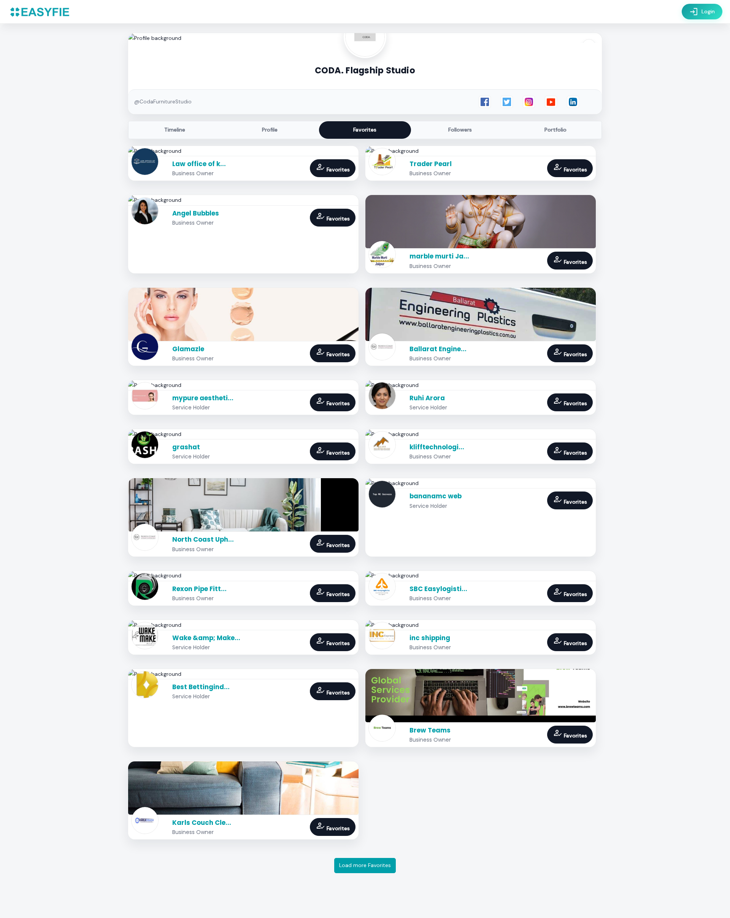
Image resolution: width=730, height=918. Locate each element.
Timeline (174, 129)
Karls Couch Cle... (201, 822)
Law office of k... (199, 163)
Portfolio (555, 129)
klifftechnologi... (436, 447)
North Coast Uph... (203, 539)
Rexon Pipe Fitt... (199, 588)
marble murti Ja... (439, 256)
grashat (186, 447)
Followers (460, 129)
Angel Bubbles (195, 213)
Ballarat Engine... (438, 349)
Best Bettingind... (201, 686)
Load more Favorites (365, 865)
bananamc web (435, 496)
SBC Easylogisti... (438, 588)
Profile (270, 129)
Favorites (364, 129)
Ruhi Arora (427, 398)
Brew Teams (430, 730)
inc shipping (429, 637)
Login (702, 11)
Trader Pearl (430, 163)
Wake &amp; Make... (206, 637)
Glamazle (188, 349)
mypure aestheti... (202, 398)
